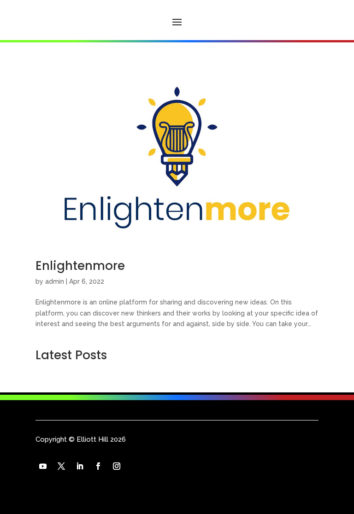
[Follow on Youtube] (42, 466)
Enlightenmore (80, 265)
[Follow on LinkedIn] (79, 466)
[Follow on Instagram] (116, 466)
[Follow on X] (61, 466)
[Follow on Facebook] (98, 466)
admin (54, 281)
